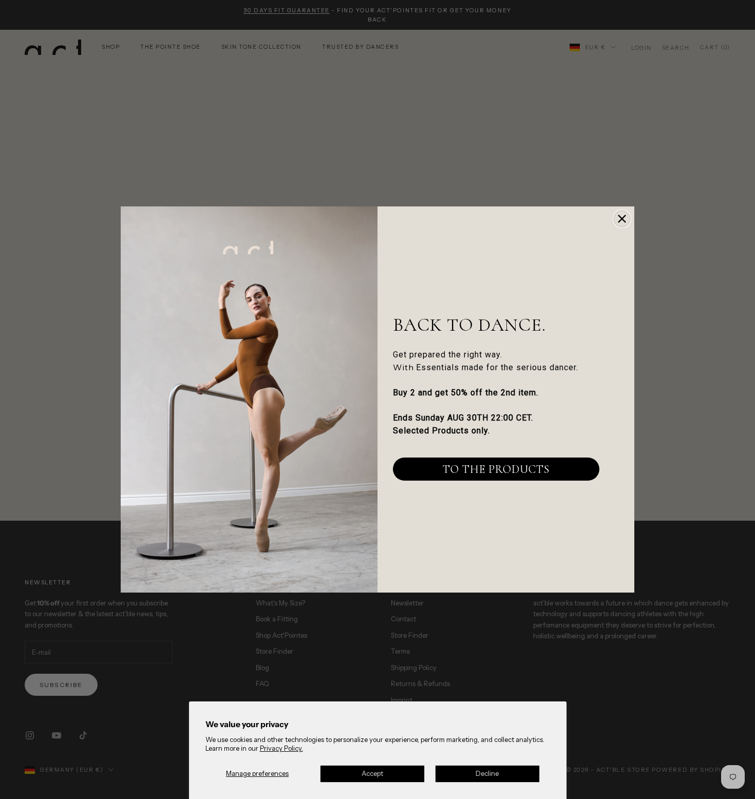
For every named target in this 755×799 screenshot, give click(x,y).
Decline (487, 773)
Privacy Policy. (281, 748)
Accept (372, 773)
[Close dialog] (622, 219)
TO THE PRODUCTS (496, 469)
